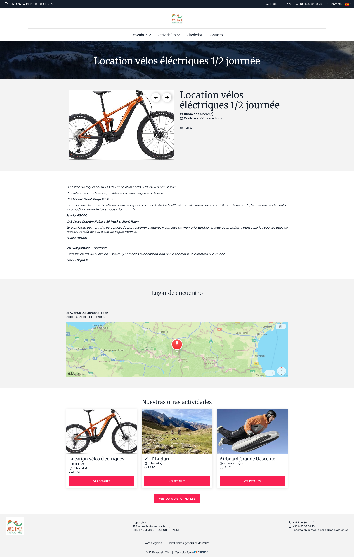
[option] (121, 125)
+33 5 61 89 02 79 (303, 522)
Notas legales (153, 543)
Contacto (216, 35)
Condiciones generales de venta (189, 543)
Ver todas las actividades (177, 498)
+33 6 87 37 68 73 (304, 526)
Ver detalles (101, 481)
